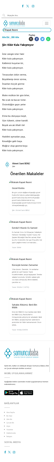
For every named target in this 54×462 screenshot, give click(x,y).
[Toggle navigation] (47, 23)
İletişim (9, 436)
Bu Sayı (9, 416)
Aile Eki (5, 37)
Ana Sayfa (10, 412)
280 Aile (15, 37)
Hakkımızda (11, 433)
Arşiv (8, 426)
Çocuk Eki (10, 423)
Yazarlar (9, 429)
